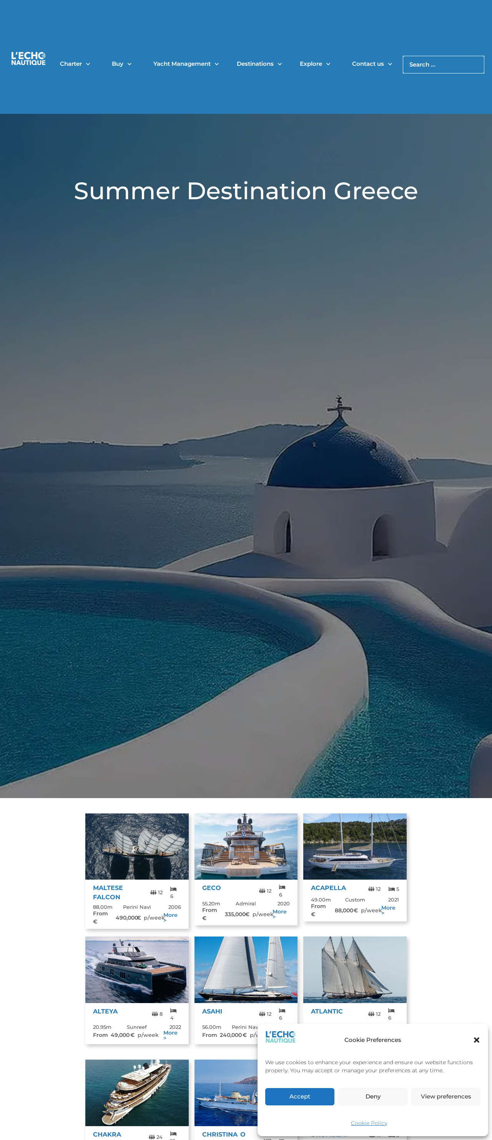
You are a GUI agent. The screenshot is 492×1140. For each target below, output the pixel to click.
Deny (373, 1096)
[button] (476, 1040)
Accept (299, 1096)
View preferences (446, 1096)
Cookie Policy (369, 1123)
